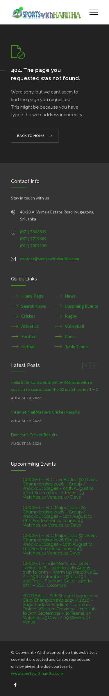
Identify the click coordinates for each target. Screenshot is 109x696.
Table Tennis (77, 346)
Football (29, 336)
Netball (28, 346)
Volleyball (74, 326)
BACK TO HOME (31, 135)
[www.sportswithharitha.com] (46, 12)
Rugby (71, 316)
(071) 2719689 (33, 238)
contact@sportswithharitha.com (49, 258)
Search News (33, 306)
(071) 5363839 (33, 231)
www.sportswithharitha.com (37, 673)
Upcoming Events (81, 306)
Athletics (30, 326)
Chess (70, 336)
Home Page (32, 295)
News (70, 295)
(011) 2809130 (33, 245)
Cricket (28, 316)
